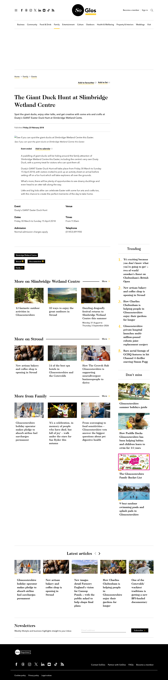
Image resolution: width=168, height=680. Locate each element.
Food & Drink (45, 24)
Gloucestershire (35, 261)
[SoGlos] (84, 10)
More (104, 281)
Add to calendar (42, 148)
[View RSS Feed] (53, 10)
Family (57, 24)
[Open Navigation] (16, 10)
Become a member (131, 10)
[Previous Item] (95, 553)
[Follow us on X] (35, 10)
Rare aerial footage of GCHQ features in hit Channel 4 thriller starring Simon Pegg (136, 356)
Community (32, 24)
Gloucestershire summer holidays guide (133, 405)
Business (20, 24)
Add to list (103, 82)
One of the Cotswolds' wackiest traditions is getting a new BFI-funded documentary (139, 590)
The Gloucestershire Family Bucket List (131, 475)
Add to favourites (86, 82)
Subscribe (138, 630)
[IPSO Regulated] (24, 652)
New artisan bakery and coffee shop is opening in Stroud (27, 369)
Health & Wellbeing (105, 24)
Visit (149, 24)
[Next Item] (99, 553)
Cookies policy (20, 675)
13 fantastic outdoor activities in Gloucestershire (28, 311)
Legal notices (46, 675)
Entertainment (68, 24)
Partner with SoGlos (117, 664)
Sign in (145, 10)
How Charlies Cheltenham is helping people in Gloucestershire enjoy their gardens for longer (135, 310)
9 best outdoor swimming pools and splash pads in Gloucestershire (131, 509)
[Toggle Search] (152, 10)
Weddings (140, 24)
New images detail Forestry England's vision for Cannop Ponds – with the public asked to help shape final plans (84, 592)
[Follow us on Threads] (26, 10)
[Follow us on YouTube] (44, 10)
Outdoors (90, 24)
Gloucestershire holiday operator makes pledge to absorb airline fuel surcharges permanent (27, 589)
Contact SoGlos (98, 664)
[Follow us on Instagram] (30, 10)
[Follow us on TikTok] (48, 10)
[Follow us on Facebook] (21, 10)
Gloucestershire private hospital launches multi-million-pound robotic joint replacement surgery (135, 335)
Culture (80, 24)
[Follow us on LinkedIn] (39, 10)
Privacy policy (33, 675)
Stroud (18, 261)
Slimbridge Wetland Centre (26, 255)
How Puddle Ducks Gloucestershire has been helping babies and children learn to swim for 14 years (132, 440)
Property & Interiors (125, 24)
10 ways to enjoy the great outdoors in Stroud (61, 311)
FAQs (131, 664)
